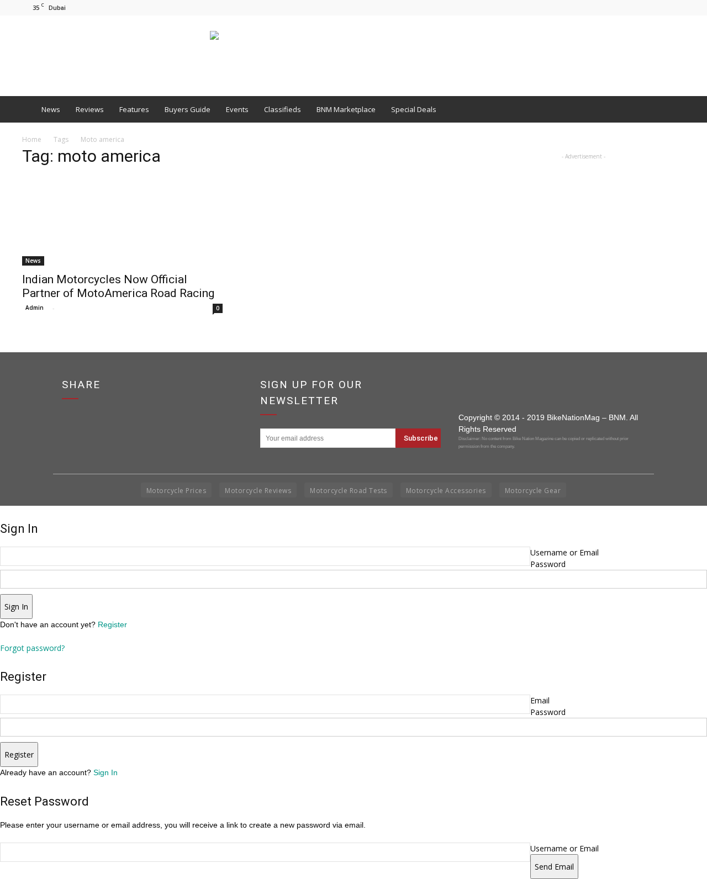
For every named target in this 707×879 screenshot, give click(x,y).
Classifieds (282, 109)
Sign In (105, 772)
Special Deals (413, 109)
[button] (671, 109)
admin (34, 307)
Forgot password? (32, 648)
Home (31, 139)
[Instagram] (658, 7)
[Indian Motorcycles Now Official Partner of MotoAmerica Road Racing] (123, 221)
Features (134, 109)
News (50, 109)
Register (112, 624)
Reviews (90, 109)
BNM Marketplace (346, 109)
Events (237, 109)
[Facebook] (640, 7)
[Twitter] (676, 7)
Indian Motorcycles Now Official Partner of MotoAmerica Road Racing (118, 286)
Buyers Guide (187, 109)
